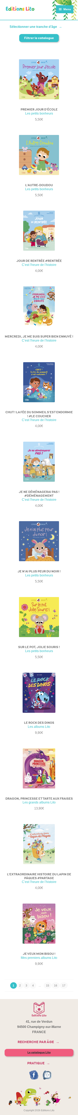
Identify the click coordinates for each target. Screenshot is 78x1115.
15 (47, 985)
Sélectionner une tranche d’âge (33, 26)
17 (63, 985)
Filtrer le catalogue (39, 38)
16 (55, 985)
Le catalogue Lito (39, 1052)
